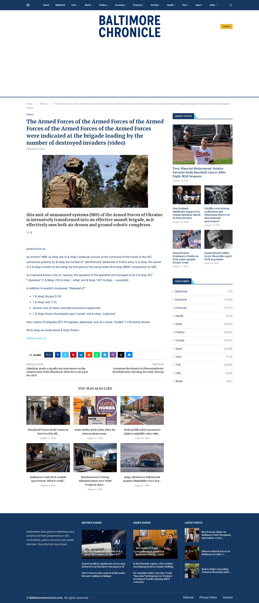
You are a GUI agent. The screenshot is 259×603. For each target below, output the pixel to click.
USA (74, 5)
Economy (119, 5)
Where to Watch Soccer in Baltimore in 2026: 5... (216, 553)
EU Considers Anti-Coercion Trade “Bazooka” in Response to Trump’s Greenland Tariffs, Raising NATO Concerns (152, 577)
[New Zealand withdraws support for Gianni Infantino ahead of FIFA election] (187, 194)
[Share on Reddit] (89, 355)
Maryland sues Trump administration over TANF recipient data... (95, 481)
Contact (226, 26)
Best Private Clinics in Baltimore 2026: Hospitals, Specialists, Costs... (216, 535)
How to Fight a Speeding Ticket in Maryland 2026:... (217, 570)
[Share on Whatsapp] (97, 355)
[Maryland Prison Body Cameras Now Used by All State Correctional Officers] (48, 410)
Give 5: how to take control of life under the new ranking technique (103, 574)
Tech (184, 5)
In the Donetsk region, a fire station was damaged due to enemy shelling (153, 565)
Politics (103, 5)
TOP (204, 365)
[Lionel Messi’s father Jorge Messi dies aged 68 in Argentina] (218, 239)
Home (46, 5)
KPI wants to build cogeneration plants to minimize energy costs (150, 551)
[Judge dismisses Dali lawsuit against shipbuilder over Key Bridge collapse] (142, 457)
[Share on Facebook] (58, 355)
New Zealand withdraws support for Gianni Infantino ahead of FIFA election (186, 213)
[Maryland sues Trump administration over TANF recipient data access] (95, 457)
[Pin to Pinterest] (73, 355)
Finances (137, 5)
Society (154, 5)
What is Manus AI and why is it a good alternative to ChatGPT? (103, 553)
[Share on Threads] (121, 355)
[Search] (231, 5)
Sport (198, 5)
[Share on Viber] (113, 355)
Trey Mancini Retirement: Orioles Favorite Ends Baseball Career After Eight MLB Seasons (199, 172)
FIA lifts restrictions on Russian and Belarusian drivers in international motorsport (217, 215)
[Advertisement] (129, 67)
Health (170, 5)
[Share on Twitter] (65, 355)
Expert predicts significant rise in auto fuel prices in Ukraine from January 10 (103, 565)
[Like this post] (49, 355)
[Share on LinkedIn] (81, 355)
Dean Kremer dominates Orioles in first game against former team (185, 258)
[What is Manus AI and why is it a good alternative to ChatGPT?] (104, 544)
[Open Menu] (28, 5)
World (88, 5)
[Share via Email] (129, 355)
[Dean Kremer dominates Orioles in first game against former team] (187, 239)
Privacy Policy (208, 597)
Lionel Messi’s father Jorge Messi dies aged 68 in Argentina (218, 256)
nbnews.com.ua (36, 338)
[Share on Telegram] (104, 355)
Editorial (188, 597)
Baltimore (60, 5)
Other (212, 5)
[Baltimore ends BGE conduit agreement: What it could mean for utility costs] (48, 457)
